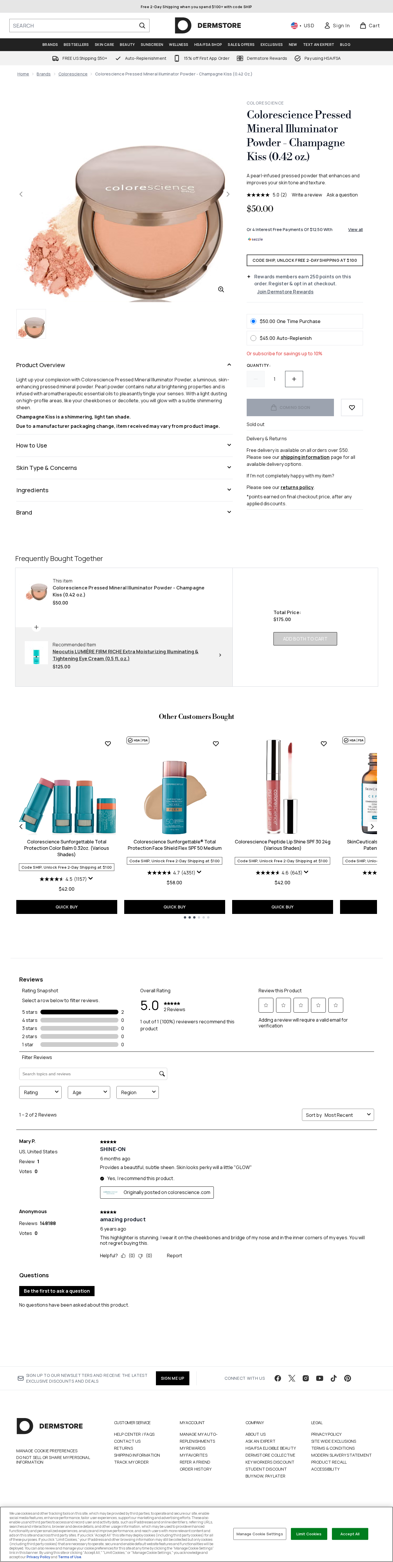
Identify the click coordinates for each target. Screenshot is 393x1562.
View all (355, 229)
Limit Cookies (309, 1533)
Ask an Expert (261, 1441)
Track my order (131, 1462)
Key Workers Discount (270, 1462)
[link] (336, 25)
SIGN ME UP (172, 1378)
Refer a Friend (195, 1462)
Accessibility (325, 1469)
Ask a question (342, 195)
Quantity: (259, 365)
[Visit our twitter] (292, 1378)
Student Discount (266, 1469)
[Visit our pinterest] (348, 1378)
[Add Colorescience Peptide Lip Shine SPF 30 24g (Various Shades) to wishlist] (324, 744)
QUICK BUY (67, 907)
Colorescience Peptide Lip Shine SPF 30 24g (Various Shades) (282, 844)
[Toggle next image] (228, 194)
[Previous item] (21, 826)
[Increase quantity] (294, 379)
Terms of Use (69, 1556)
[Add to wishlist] (352, 407)
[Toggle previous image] (21, 194)
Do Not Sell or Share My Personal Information (53, 1459)
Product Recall (329, 1462)
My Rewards (193, 1448)
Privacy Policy (326, 1434)
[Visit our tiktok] (334, 1378)
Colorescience (73, 74)
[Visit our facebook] (278, 1378)
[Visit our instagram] (306, 1378)
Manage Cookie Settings (259, 1533)
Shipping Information (137, 1455)
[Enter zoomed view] (221, 289)
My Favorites (193, 1455)
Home (23, 74)
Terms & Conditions (333, 1448)
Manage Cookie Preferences (47, 1451)
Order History (196, 1469)
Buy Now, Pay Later (266, 1476)
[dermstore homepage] (208, 25)
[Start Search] (142, 25)
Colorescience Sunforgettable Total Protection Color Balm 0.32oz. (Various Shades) (66, 848)
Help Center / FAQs (134, 1434)
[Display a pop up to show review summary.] (91, 878)
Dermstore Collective (271, 1455)
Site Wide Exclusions (333, 1441)
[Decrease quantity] (256, 379)
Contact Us (127, 1441)
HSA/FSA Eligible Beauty (271, 1448)
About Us (256, 1434)
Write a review (307, 195)
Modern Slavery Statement (341, 1455)
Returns (123, 1448)
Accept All (350, 1533)
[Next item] (372, 826)
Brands (44, 74)
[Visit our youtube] (320, 1378)
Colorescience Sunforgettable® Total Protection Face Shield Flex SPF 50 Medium (175, 844)
